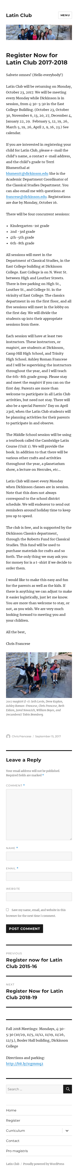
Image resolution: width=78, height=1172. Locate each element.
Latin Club (19, 15)
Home (11, 1110)
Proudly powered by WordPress (43, 1164)
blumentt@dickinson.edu (27, 173)
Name (12, 848)
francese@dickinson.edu (26, 197)
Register (13, 1120)
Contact (13, 1141)
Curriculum (15, 1131)
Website (13, 888)
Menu (65, 15)
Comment (15, 785)
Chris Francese (21, 736)
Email (12, 868)
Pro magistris (17, 1151)
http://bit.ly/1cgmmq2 (24, 1064)
